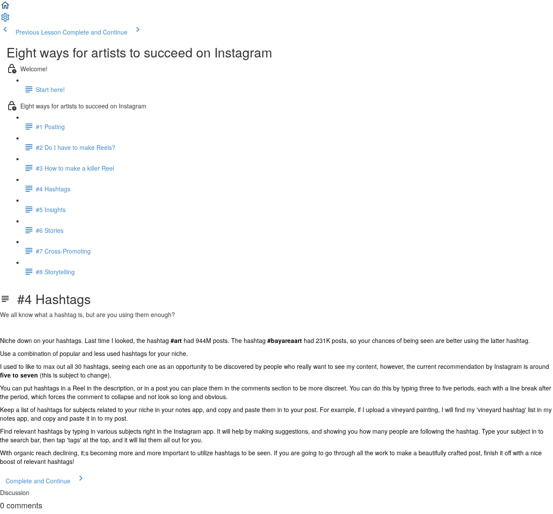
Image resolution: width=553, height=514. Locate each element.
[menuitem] (5, 20)
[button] (5, 7)
